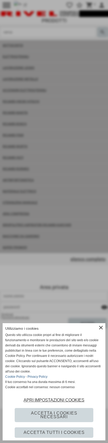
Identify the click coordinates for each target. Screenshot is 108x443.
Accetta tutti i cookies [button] (54, 432)
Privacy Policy (37, 377)
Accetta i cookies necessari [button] (54, 415)
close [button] (101, 327)
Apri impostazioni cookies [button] (54, 400)
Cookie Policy (15, 377)
